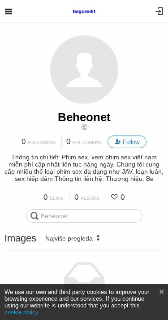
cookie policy (21, 312)
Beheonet (84, 117)
